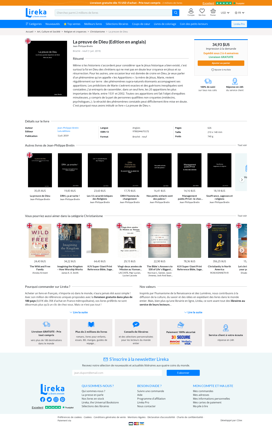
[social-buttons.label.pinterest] (62, 400)
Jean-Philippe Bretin (83, 46)
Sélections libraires (117, 24)
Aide (139, 395)
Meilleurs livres (93, 24)
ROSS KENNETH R (219, 272)
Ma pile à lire (200, 406)
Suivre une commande (150, 391)
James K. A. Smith (70, 272)
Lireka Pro (239, 24)
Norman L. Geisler (156, 272)
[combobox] (113, 12)
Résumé (78, 58)
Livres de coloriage (165, 24)
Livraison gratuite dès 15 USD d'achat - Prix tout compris (125, 3)
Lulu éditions (64, 131)
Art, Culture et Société (48, 31)
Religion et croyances (75, 31)
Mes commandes (203, 391)
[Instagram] (55, 400)
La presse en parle (92, 395)
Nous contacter (146, 406)
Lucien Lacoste (130, 275)
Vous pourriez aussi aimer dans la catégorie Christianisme (64, 216)
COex (239, 420)
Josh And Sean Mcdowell (163, 276)
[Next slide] (241, 179)
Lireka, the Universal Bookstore (100, 402)
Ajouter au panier (221, 63)
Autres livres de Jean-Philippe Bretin (49, 145)
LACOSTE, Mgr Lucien (129, 272)
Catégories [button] (35, 24)
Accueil (29, 31)
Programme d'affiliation (151, 398)
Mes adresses (201, 395)
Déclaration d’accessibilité (161, 417)
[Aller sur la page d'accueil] (36, 12)
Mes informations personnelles (211, 398)
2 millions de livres (172, 2)
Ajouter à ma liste (222, 69)
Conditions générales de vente (110, 417)
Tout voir (242, 145)
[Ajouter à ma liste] (50, 155)
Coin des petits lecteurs (194, 24)
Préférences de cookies (70, 417)
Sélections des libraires (95, 406)
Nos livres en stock (93, 398)
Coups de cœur (141, 24)
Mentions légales (137, 417)
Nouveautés (52, 24)
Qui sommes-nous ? (93, 391)
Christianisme (97, 31)
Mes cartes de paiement (207, 402)
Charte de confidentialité (190, 417)
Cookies (88, 417)
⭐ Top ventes (72, 24)
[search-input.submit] (175, 12)
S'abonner (183, 373)
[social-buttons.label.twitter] (49, 400)
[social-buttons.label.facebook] (42, 400)
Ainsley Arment (40, 272)
